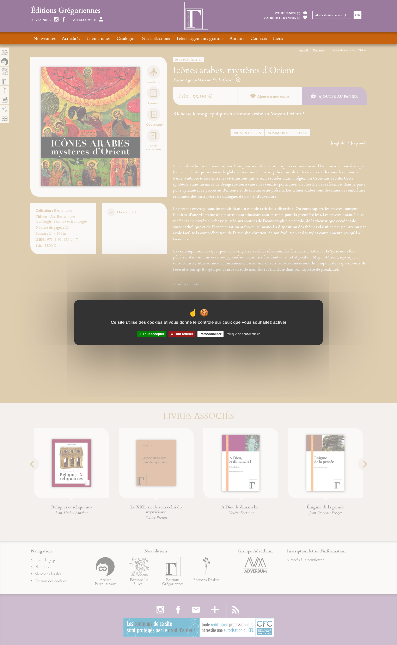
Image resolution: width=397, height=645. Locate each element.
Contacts (258, 38)
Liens (278, 38)
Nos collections (156, 38)
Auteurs (237, 38)
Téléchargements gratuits (199, 38)
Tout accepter (153, 334)
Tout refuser (183, 334)
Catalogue (126, 38)
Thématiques (98, 38)
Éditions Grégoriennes (65, 10)
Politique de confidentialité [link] (243, 334)
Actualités (71, 38)
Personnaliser (210, 334)
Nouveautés (44, 38)
